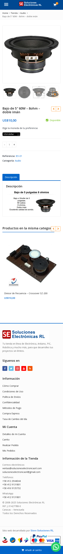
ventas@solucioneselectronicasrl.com (22, 468)
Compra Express (11, 413)
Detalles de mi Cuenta (14, 434)
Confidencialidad (11, 402)
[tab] (11, 177)
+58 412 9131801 (11, 484)
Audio (18, 160)
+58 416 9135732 (11, 488)
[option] (31, 54)
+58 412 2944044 (11, 480)
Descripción (11, 177)
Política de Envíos (11, 396)
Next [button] (54, 54)
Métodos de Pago (11, 407)
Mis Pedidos (8, 450)
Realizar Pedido (10, 445)
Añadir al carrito (33, 550)
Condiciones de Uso (12, 391)
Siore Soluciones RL (42, 530)
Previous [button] (8, 54)
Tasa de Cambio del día (14, 419)
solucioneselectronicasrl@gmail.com (21, 471)
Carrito (6, 439)
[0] (54, 4)
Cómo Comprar (10, 385)
